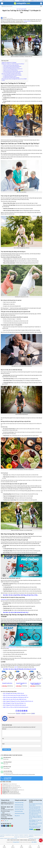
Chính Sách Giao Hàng (19, 804)
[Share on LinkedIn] (24, 711)
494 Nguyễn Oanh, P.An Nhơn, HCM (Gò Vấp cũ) (13, 693)
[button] (2, 3)
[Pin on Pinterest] (22, 711)
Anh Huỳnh (5, 17)
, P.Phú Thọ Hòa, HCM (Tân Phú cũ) (10, 788)
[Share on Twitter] (18, 711)
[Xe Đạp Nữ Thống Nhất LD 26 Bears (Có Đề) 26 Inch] (35, 676)
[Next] (42, 680)
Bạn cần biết (24, 713)
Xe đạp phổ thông (40, 838)
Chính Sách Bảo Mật (19, 811)
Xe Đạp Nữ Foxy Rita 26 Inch (7, 683)
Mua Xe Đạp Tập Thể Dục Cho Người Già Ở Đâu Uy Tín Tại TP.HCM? (14, 78)
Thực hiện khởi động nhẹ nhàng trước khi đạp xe (11, 67)
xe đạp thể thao (16, 595)
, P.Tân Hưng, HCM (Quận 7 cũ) (10, 791)
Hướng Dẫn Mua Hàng (19, 802)
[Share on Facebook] (16, 711)
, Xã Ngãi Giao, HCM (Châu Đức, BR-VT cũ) (11, 787)
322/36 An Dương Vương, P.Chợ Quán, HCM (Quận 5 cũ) (15, 695)
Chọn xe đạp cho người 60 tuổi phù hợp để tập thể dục (12, 66)
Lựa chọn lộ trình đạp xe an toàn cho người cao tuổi (12, 72)
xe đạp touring (16, 612)
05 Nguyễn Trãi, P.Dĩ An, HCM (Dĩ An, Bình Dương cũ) (14, 705)
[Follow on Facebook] (2, 826)
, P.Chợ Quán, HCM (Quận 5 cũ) (11, 785)
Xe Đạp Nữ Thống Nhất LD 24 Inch (21, 684)
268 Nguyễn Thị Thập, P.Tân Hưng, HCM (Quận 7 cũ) (14, 703)
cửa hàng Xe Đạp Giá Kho (11, 647)
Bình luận (4, 728)
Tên (3, 738)
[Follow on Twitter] (6, 826)
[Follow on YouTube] (12, 826)
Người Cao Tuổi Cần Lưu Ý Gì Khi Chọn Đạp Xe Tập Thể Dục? (13, 63)
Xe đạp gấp (12, 838)
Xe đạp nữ (35, 838)
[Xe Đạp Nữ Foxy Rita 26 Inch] (7, 676)
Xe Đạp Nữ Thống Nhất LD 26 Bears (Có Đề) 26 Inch (35, 684)
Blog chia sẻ (18, 713)
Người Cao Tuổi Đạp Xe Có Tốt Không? (9, 62)
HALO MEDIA (34, 842)
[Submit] (41, 6)
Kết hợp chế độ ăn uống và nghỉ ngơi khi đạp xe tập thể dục (13, 71)
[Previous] (1, 680)
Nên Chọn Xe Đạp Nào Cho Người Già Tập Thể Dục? (11, 73)
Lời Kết (3, 80)
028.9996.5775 (7, 779)
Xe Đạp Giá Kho (27, 21)
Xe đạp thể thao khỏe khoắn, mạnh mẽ (10, 76)
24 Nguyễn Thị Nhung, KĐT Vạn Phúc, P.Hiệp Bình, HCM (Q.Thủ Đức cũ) (18, 701)
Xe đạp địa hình (4, 599)
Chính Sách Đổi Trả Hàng (19, 813)
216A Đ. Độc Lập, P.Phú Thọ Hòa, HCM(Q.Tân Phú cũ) (14, 699)
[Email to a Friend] (20, 711)
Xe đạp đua (1, 838)
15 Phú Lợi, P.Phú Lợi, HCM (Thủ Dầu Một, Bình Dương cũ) (15, 707)
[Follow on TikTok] (4, 826)
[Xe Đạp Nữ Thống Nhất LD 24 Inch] (21, 676)
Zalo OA (16, 667)
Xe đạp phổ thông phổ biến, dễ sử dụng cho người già (13, 75)
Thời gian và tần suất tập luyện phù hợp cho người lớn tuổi (13, 68)
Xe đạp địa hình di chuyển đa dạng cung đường (11, 77)
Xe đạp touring (31, 838)
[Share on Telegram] (26, 711)
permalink (33, 713)
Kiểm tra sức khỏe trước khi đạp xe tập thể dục (11, 65)
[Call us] (10, 826)
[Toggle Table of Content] (25, 61)
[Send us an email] (8, 826)
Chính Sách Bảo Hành (19, 807)
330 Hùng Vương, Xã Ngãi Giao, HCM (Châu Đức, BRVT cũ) (15, 697)
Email (3, 743)
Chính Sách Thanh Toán (19, 809)
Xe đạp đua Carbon (7, 838)
